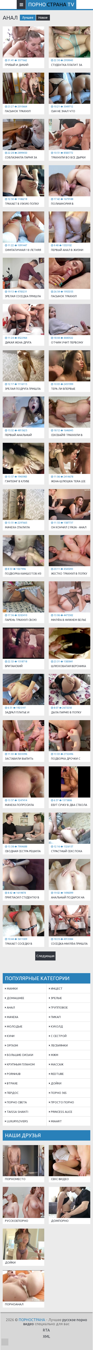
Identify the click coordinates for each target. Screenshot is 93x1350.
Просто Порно (62, 1102)
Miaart (56, 1121)
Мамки (12, 988)
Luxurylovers (17, 1121)
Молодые (14, 1026)
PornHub (13, 1073)
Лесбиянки (59, 1045)
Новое (43, 17)
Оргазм (12, 1045)
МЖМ (54, 1054)
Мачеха (12, 1016)
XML (46, 1336)
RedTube (57, 1073)
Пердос (12, 1092)
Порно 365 (58, 1092)
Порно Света (16, 1102)
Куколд (56, 1026)
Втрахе (12, 1083)
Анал (10, 1007)
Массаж (56, 1064)
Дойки (55, 1083)
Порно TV (51, 4)
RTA (46, 1330)
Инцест (56, 988)
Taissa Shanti (17, 1111)
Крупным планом (20, 1064)
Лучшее (27, 17)
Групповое (59, 1007)
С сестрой (58, 1035)
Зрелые (56, 998)
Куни (10, 1035)
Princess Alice (61, 1111)
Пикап (55, 1016)
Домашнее (15, 998)
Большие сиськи (19, 1054)
